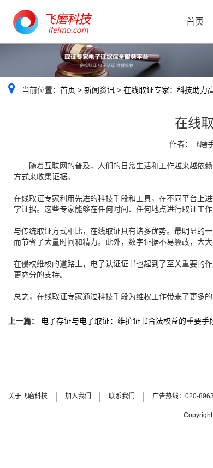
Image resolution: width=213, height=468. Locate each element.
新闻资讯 (99, 90)
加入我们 (78, 396)
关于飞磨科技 (28, 396)
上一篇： (23, 321)
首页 (67, 90)
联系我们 (122, 396)
